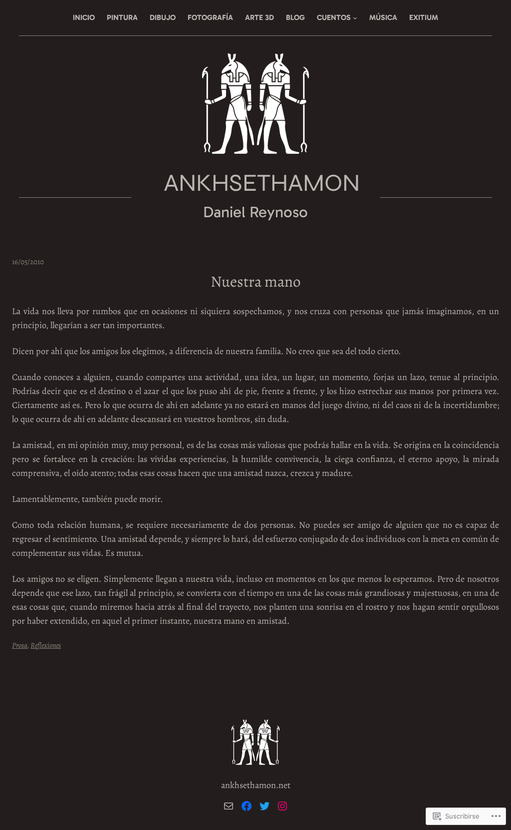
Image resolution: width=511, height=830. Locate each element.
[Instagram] (282, 806)
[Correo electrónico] (229, 806)
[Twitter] (264, 806)
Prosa (19, 645)
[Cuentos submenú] (355, 17)
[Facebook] (247, 806)
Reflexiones (45, 645)
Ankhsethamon (262, 182)
